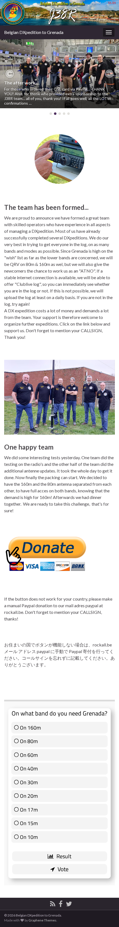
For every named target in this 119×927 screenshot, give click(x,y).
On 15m (29, 823)
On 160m (30, 728)
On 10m (29, 837)
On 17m (29, 810)
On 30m (29, 782)
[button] (10, 74)
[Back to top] (106, 914)
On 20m (29, 796)
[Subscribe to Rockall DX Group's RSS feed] (52, 903)
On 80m (29, 741)
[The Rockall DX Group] (69, 903)
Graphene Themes (42, 920)
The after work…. (22, 82)
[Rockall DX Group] (61, 903)
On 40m (29, 768)
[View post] (59, 73)
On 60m (29, 755)
